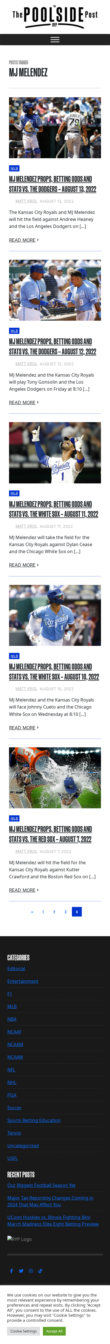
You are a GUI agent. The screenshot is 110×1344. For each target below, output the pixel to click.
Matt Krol (27, 201)
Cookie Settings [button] (23, 1331)
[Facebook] (11, 1271)
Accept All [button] (54, 1331)
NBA (11, 1019)
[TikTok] (40, 1271)
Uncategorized (23, 1145)
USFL (12, 1158)
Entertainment (22, 981)
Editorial (16, 968)
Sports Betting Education (34, 1120)
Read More (22, 240)
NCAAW (15, 1057)
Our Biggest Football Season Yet (41, 1185)
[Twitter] (21, 1271)
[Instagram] (31, 1271)
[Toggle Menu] (55, 39)
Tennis (14, 1133)
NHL (11, 1082)
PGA (11, 1095)
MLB (14, 168)
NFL (11, 1070)
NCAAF (14, 1032)
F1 (9, 994)
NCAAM (15, 1044)
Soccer (14, 1108)
